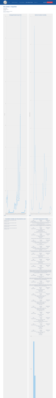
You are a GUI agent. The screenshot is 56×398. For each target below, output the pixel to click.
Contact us (35, 2)
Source (5, 215)
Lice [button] (9, 2)
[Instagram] (46, 2)
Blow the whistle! (49, 2)
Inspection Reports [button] (15, 2)
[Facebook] (45, 2)
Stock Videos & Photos (29, 2)
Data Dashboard (21, 2)
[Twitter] (44, 2)
